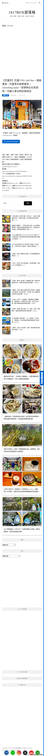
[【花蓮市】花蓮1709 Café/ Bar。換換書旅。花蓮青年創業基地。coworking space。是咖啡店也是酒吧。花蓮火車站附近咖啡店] (22, 114)
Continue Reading (11, 141)
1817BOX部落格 (22, 12)
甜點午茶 (5, 95)
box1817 (14, 95)
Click (42, 378)
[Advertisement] (22, 56)
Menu (6, 3)
